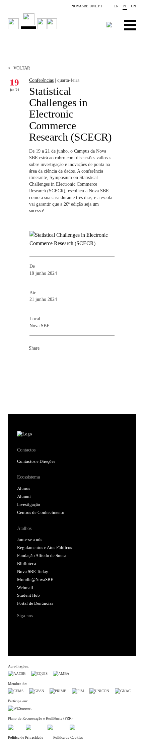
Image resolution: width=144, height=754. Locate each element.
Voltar (19, 68)
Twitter (47, 362)
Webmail (25, 587)
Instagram (48, 627)
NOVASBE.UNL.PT (86, 6)
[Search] (109, 25)
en (116, 6)
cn (133, 6)
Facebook (34, 362)
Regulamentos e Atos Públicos (44, 547)
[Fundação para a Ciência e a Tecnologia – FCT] (14, 726)
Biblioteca (26, 563)
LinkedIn (61, 362)
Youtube (74, 627)
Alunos (23, 488)
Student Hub (28, 595)
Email (74, 362)
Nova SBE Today (32, 571)
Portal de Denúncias (35, 603)
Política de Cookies (68, 737)
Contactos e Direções (36, 461)
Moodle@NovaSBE (35, 579)
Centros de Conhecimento (40, 512)
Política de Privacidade (25, 737)
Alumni (24, 496)
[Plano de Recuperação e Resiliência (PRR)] (34, 726)
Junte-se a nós (29, 539)
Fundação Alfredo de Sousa (41, 555)
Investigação (28, 504)
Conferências (41, 80)
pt (125, 6)
